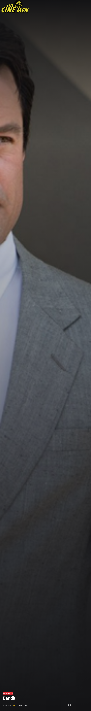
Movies (5, 693)
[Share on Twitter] (66, 705)
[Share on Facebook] (64, 705)
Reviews (10, 693)
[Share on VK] (69, 705)
